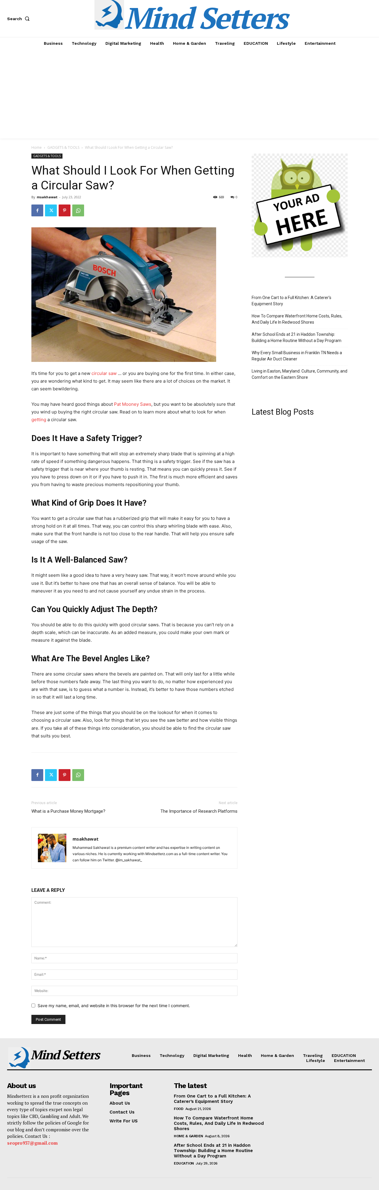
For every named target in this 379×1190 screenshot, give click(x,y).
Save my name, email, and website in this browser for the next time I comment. (114, 1005)
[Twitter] (51, 210)
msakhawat (47, 197)
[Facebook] (37, 210)
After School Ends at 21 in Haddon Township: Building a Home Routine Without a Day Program (296, 337)
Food (178, 1109)
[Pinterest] (64, 210)
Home (36, 147)
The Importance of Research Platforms (198, 811)
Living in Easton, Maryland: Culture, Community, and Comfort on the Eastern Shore (299, 374)
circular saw (104, 373)
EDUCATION (184, 1163)
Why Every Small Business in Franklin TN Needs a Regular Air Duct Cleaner (297, 355)
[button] (19, 18)
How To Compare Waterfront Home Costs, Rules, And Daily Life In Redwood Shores (297, 319)
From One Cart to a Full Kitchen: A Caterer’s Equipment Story (291, 300)
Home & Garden (188, 1136)
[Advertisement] (189, 93)
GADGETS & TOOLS (63, 147)
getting (38, 419)
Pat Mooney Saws (132, 404)
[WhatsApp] (78, 210)
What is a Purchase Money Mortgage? (68, 811)
